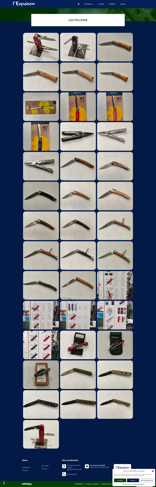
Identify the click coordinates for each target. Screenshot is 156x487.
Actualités (112, 4)
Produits (101, 4)
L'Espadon (79, 484)
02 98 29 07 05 (72, 474)
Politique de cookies (127, 484)
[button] (153, 471)
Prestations (88, 4)
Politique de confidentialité (138, 484)
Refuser (133, 480)
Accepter (120, 480)
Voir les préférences (147, 480)
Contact (122, 4)
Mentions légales (92, 484)
